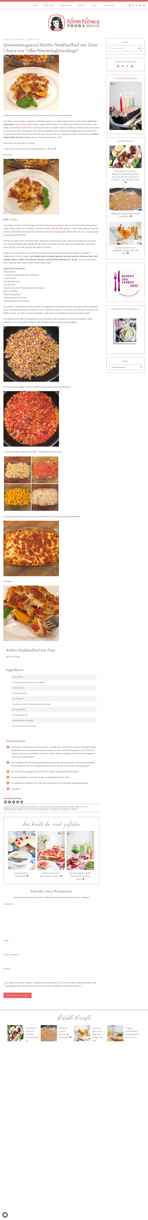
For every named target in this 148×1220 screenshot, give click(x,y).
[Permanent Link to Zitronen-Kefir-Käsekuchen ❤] (21, 869)
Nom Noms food (74, 22)
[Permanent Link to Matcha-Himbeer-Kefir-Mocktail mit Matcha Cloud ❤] (80, 869)
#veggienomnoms (60, 806)
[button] (5, 802)
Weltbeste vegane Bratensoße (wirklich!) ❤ (125, 215)
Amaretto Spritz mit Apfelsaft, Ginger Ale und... (97, 1034)
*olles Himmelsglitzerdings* (26, 124)
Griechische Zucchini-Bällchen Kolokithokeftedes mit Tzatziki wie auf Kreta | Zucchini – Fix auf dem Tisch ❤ (125, 177)
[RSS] (140, 2)
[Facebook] (137, 2)
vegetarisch (65, 809)
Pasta (5, 39)
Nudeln (21, 809)
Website (7, 969)
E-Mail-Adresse (11, 955)
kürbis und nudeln (25, 808)
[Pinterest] (133, 2)
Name (6, 940)
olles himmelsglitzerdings (36, 809)
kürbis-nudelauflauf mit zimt (66, 808)
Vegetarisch (20, 39)
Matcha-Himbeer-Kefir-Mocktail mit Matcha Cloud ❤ (80, 876)
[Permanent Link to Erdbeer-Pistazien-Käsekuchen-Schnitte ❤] (51, 869)
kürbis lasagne (10, 808)
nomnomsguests (10, 809)
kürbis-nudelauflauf (43, 808)
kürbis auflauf (81, 806)
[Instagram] (130, 2)
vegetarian (54, 809)
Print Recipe (14, 656)
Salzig (11, 39)
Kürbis (71, 806)
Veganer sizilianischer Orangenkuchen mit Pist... (132, 1032)
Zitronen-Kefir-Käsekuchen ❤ (21, 874)
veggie (74, 809)
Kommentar (8, 904)
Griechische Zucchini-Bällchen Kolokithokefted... (32, 1034)
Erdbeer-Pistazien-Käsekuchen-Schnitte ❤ (51, 874)
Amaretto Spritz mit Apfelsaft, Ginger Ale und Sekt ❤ (125, 250)
